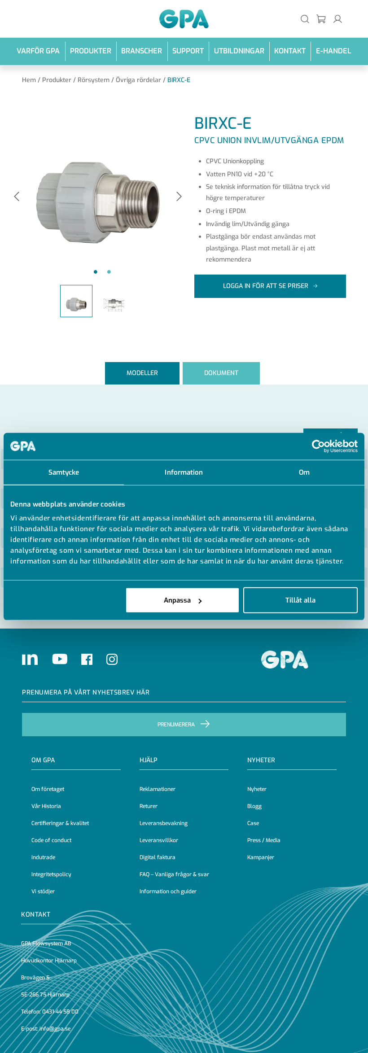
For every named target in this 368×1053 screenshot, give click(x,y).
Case (253, 823)
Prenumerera (176, 724)
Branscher (141, 51)
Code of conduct (51, 840)
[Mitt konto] (338, 18)
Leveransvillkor (159, 840)
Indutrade (43, 857)
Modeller (142, 373)
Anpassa (177, 600)
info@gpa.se (54, 1028)
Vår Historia (46, 806)
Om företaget (47, 789)
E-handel (333, 51)
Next (179, 197)
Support (188, 51)
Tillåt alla (300, 600)
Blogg (254, 806)
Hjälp (149, 760)
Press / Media (263, 840)
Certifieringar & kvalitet (60, 823)
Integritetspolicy (51, 874)
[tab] (142, 373)
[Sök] (305, 18)
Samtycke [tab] (63, 472)
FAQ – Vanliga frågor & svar (174, 874)
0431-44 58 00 (60, 1011)
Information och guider (168, 891)
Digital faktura (157, 857)
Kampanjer (260, 857)
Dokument (221, 373)
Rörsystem (94, 80)
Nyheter (257, 789)
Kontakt (290, 51)
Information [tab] (184, 472)
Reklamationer (157, 789)
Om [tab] (304, 472)
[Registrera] (321, 18)
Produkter (90, 51)
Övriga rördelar (138, 80)
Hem (29, 80)
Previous (16, 197)
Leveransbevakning (164, 823)
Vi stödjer (43, 891)
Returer (149, 806)
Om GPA (43, 760)
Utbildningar (239, 51)
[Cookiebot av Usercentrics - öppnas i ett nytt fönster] (318, 446)
